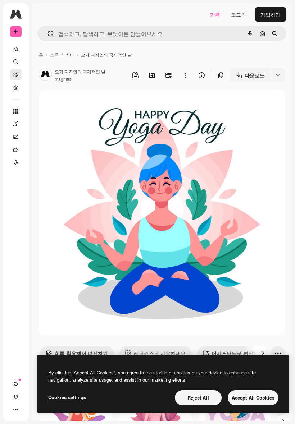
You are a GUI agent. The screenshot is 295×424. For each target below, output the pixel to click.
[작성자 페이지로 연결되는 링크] (45, 75)
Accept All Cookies (253, 397)
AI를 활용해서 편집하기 (81, 353)
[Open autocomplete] (48, 33)
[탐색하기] (16, 87)
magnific (63, 79)
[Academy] (16, 396)
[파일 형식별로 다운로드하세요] (278, 75)
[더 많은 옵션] (185, 75)
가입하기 (270, 14)
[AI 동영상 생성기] (16, 150)
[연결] (16, 384)
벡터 (69, 54)
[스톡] (16, 74)
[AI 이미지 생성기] (16, 137)
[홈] (16, 49)
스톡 (54, 54)
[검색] (16, 62)
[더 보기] (16, 409)
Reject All (198, 397)
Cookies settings (67, 397)
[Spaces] (16, 124)
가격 (215, 14)
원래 (80, 103)
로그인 (238, 14)
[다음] (262, 353)
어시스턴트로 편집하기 (237, 353)
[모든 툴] (16, 111)
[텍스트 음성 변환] (16, 163)
